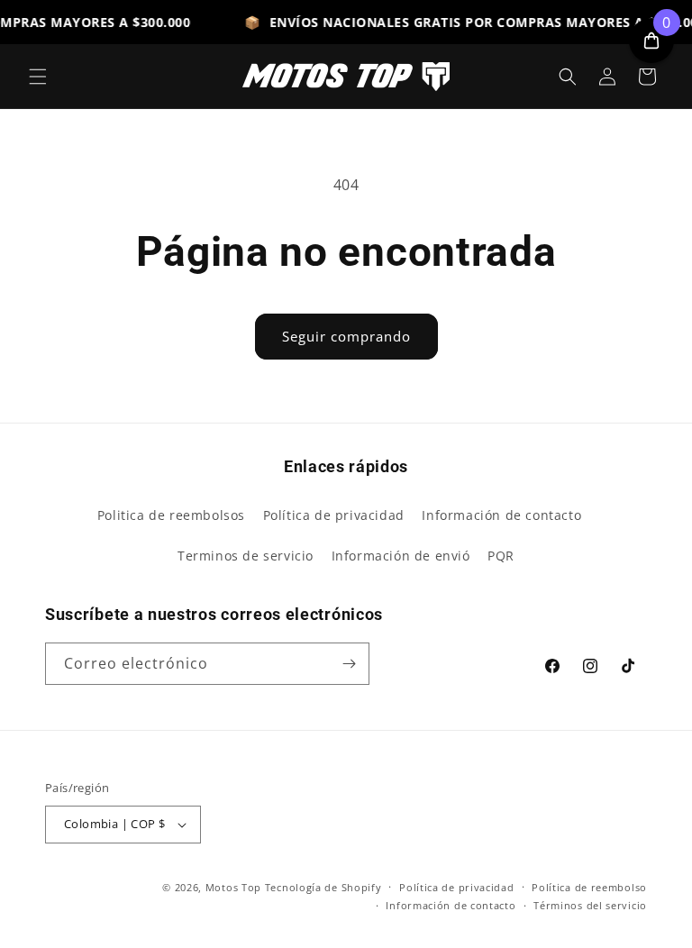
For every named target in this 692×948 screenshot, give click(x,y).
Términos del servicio (590, 905)
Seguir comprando (346, 336)
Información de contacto (501, 515)
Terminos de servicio (246, 555)
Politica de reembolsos (171, 515)
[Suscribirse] (349, 664)
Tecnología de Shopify (323, 887)
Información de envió (401, 555)
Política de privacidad (334, 515)
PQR (500, 555)
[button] (38, 76)
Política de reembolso (589, 887)
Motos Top (233, 887)
